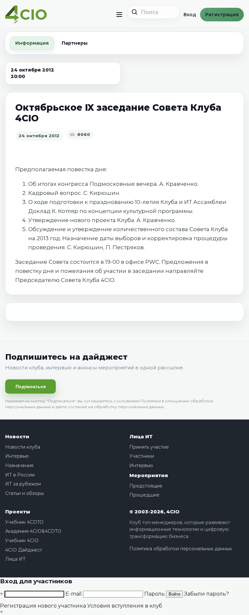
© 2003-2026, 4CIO (154, 512)
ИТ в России (20, 475)
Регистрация (222, 14)
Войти (174, 594)
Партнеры (75, 43)
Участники (141, 456)
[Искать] (134, 12)
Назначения (19, 465)
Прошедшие (144, 495)
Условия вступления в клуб (124, 606)
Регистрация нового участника (43, 606)
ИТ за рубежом (23, 484)
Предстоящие (145, 486)
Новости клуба (22, 447)
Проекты (17, 512)
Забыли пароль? (206, 594)
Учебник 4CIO (22, 540)
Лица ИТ (141, 436)
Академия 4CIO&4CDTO (33, 531)
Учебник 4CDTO (24, 522)
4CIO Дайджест (23, 550)
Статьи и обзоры (24, 493)
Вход (190, 14)
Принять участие (149, 447)
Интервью (17, 456)
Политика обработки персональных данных (180, 549)
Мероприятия (148, 475)
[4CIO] (26, 15)
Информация (32, 43)
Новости (17, 436)
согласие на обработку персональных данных (116, 406)
